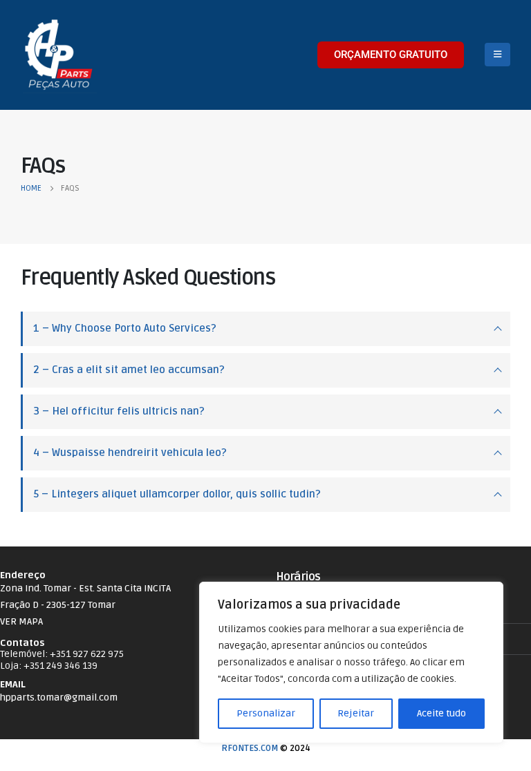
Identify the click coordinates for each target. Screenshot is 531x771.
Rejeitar (355, 713)
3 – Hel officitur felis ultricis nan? (119, 411)
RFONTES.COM (249, 748)
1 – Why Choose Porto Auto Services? (124, 328)
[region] (351, 662)
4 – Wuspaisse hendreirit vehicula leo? (130, 452)
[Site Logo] (59, 55)
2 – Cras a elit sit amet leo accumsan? (129, 370)
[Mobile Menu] (497, 54)
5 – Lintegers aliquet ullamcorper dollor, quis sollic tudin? (177, 494)
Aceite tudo (441, 713)
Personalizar (265, 713)
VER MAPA (21, 621)
